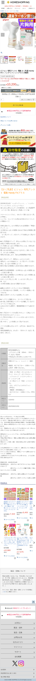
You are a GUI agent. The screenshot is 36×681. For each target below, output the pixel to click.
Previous (3, 16)
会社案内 (3, 669)
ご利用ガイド (31, 8)
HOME (3, 8)
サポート (18, 652)
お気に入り (9, 8)
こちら (4, 591)
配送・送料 (18, 628)
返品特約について (5, 117)
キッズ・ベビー (9, 11)
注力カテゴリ (18, 642)
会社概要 (18, 657)
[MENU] (3, 2)
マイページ (17, 8)
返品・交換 (18, 632)
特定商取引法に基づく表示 (8, 673)
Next (33, 16)
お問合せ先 (18, 637)
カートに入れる (18, 679)
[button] (1, 506)
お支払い (18, 623)
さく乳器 (16, 11)
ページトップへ (33, 602)
